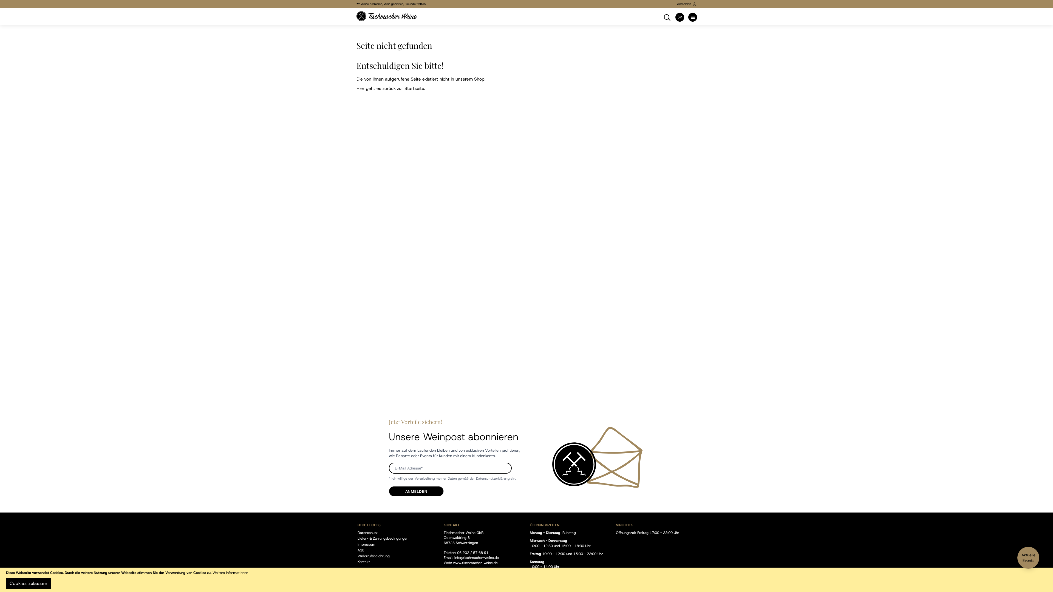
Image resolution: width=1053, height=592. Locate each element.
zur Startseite (410, 88)
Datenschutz (368, 532)
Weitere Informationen (230, 572)
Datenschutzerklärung (492, 478)
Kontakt (364, 561)
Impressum (366, 544)
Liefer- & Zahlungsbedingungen (383, 538)
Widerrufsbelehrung (374, 556)
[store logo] (386, 16)
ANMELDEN (416, 491)
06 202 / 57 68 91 (472, 552)
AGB (361, 550)
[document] (526, 580)
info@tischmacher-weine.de (476, 557)
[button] (667, 16)
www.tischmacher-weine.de (475, 562)
